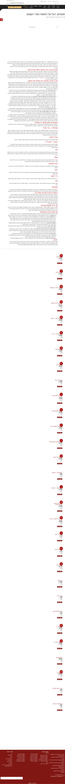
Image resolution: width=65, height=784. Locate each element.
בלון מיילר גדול (58, 549)
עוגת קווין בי (59, 626)
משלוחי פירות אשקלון (44, 756)
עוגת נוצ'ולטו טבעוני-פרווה (57, 396)
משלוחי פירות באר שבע (43, 758)
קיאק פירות (10, 760)
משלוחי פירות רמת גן (34, 757)
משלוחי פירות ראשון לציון (43, 760)
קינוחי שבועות (58, 349)
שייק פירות (59, 596)
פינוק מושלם (59, 657)
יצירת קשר (56, 3)
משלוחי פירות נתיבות (44, 755)
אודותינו (49, 1)
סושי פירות (36, 724)
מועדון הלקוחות (43, 1)
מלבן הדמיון (59, 565)
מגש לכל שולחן (9, 761)
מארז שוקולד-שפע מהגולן (55, 441)
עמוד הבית (63, 17)
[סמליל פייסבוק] (7, 3)
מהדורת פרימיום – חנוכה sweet (56, 519)
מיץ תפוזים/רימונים (57, 611)
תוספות (35, 6)
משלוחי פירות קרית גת (21, 761)
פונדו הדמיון (59, 364)
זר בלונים (60, 580)
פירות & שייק (59, 272)
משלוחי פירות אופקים (34, 760)
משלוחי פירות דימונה (44, 763)
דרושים (10, 762)
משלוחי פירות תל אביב (21, 758)
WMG (29, 783)
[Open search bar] (7, 5)
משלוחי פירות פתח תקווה (44, 762)
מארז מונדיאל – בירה (57, 334)
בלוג (60, 17)
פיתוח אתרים (34, 783)
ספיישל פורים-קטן (57, 457)
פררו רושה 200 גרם (57, 688)
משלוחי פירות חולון (21, 757)
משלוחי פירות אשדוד (44, 757)
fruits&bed (59, 673)
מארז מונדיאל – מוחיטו (56, 318)
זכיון (11, 756)
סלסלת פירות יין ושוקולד (56, 287)
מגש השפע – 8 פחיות (56, 488)
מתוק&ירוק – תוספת (57, 472)
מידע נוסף (61, 260)
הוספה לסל (60, 263)
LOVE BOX (59, 257)
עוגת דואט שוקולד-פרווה (56, 426)
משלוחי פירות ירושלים (34, 758)
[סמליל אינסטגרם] (8, 3)
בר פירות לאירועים (9, 758)
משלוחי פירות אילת (34, 761)
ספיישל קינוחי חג (58, 642)
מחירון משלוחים (55, 1)
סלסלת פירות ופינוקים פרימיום (56, 303)
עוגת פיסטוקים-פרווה (57, 411)
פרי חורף (44, 77)
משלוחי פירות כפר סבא (21, 756)
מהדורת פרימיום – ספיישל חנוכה (57, 504)
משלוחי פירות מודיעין (21, 755)
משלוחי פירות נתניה (34, 755)
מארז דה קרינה (58, 380)
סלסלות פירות (57, 724)
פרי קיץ (39, 77)
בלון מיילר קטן (58, 534)
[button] (1, 19)
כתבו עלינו (10, 763)
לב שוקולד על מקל (57, 703)
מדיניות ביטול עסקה (8, 766)
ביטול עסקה (10, 755)
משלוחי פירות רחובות (34, 756)
